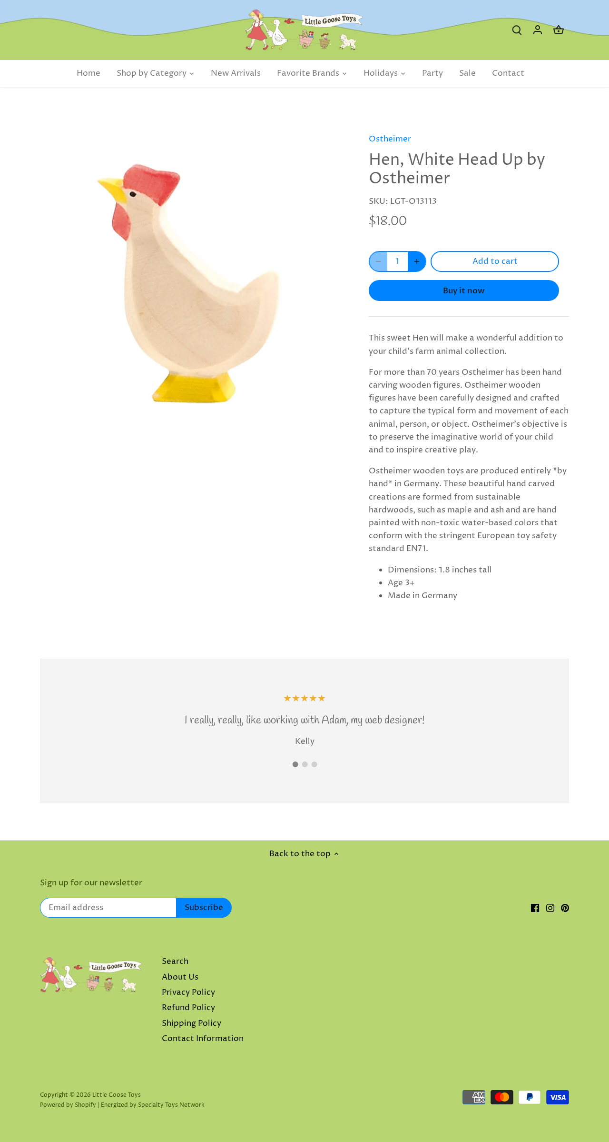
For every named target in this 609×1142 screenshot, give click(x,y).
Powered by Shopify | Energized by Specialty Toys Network (122, 1105)
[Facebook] (535, 908)
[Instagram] (550, 908)
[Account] (537, 30)
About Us (180, 977)
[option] (193, 276)
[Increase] (417, 261)
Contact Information (203, 1038)
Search (175, 961)
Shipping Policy (191, 1023)
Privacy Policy (188, 992)
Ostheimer (390, 139)
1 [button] (295, 764)
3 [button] (314, 764)
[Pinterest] (565, 908)
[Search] (516, 30)
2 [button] (304, 764)
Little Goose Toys (116, 1095)
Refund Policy (188, 1007)
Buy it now (464, 290)
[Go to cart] (558, 30)
